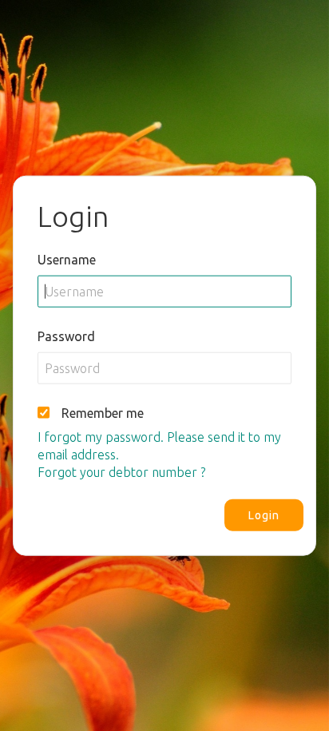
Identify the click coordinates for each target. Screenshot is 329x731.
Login (263, 515)
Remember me (102, 413)
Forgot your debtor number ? (121, 472)
